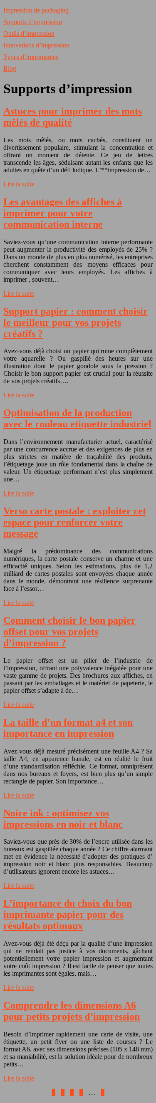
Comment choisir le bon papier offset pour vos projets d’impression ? (69, 631)
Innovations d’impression (36, 45)
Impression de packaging (36, 10)
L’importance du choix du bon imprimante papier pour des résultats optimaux (67, 914)
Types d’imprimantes (30, 56)
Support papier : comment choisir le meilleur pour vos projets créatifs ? (75, 322)
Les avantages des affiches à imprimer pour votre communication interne (62, 213)
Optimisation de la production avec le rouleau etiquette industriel (77, 418)
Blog (9, 68)
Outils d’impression (28, 33)
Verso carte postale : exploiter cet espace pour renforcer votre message (74, 522)
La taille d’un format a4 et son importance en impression (68, 728)
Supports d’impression (32, 21)
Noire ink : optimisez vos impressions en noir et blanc (63, 819)
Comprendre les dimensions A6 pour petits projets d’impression (71, 1011)
